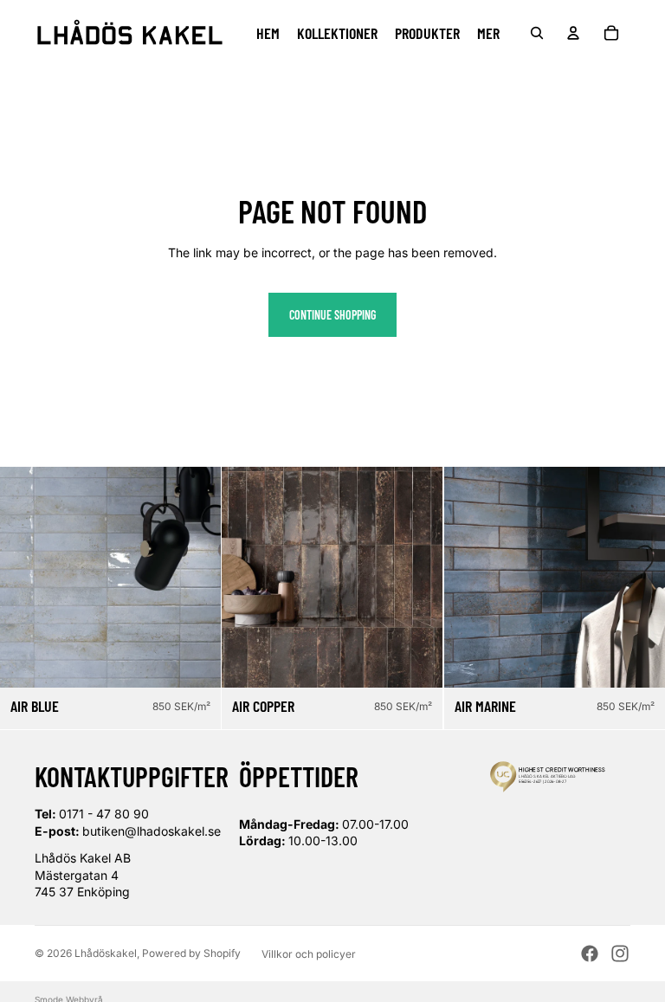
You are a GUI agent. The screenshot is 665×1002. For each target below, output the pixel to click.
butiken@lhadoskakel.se (151, 831)
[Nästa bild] (195, 577)
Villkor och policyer (308, 953)
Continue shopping (332, 314)
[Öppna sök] (537, 33)
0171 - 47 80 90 (104, 813)
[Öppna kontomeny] (573, 33)
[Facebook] (589, 953)
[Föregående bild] (26, 577)
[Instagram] (620, 953)
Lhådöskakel (105, 953)
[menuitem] (488, 33)
